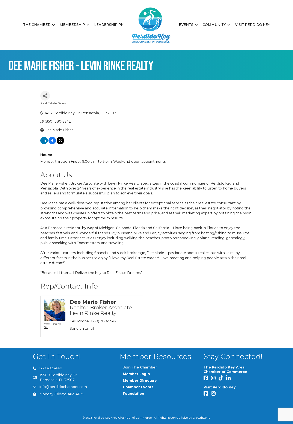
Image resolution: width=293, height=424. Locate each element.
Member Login (136, 374)
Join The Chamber (140, 367)
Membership (72, 25)
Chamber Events (138, 387)
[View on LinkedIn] (44, 143)
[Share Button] (45, 96)
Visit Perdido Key (252, 25)
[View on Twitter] (60, 143)
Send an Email (82, 328)
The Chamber (36, 25)
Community (214, 25)
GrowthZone (201, 417)
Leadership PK (109, 25)
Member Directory (140, 381)
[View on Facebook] (52, 143)
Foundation (133, 394)
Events (186, 25)
